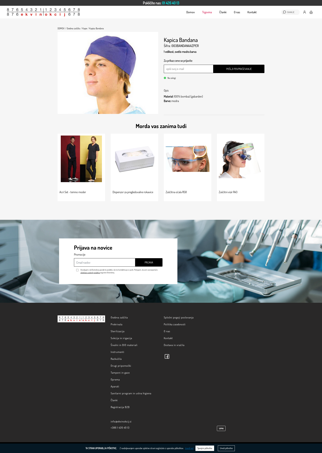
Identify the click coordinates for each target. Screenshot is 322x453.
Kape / (85, 28)
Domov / (62, 28)
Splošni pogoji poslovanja (179, 317)
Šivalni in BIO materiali (124, 345)
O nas (237, 12)
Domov (190, 12)
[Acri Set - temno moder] (81, 159)
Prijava (149, 262)
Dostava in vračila (174, 345)
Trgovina (207, 12)
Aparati (115, 386)
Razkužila (116, 358)
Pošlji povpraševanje (239, 68)
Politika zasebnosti (175, 324)
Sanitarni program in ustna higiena (131, 393)
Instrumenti (117, 351)
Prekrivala (116, 324)
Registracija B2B (120, 407)
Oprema (115, 379)
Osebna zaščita (119, 317)
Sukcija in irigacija (121, 338)
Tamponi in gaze (120, 372)
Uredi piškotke (226, 448)
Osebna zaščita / (74, 28)
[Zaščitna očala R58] (187, 159)
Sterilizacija (117, 331)
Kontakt (252, 12)
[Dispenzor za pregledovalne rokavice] (134, 159)
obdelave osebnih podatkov (90, 272)
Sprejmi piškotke (204, 448)
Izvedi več (189, 448)
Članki (222, 12)
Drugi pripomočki (121, 365)
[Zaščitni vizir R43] (241, 159)
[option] (161, 3)
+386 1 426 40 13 (120, 427)
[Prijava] (304, 12)
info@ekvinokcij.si (121, 421)
